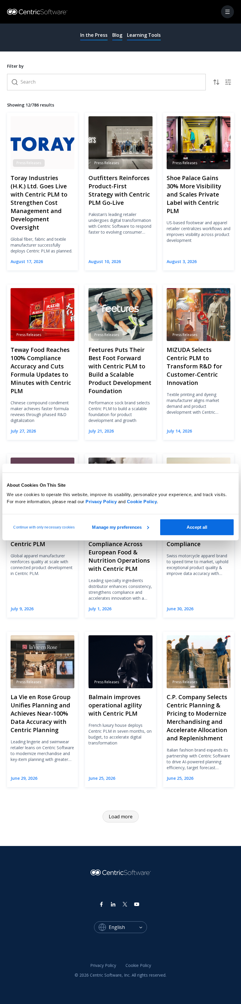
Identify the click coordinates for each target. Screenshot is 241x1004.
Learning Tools (144, 35)
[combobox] (128, 927)
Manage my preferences (117, 526)
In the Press (94, 35)
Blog (117, 35)
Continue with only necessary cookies (44, 527)
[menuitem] (103, 966)
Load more (121, 816)
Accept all (197, 526)
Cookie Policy (142, 501)
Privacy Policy (101, 501)
